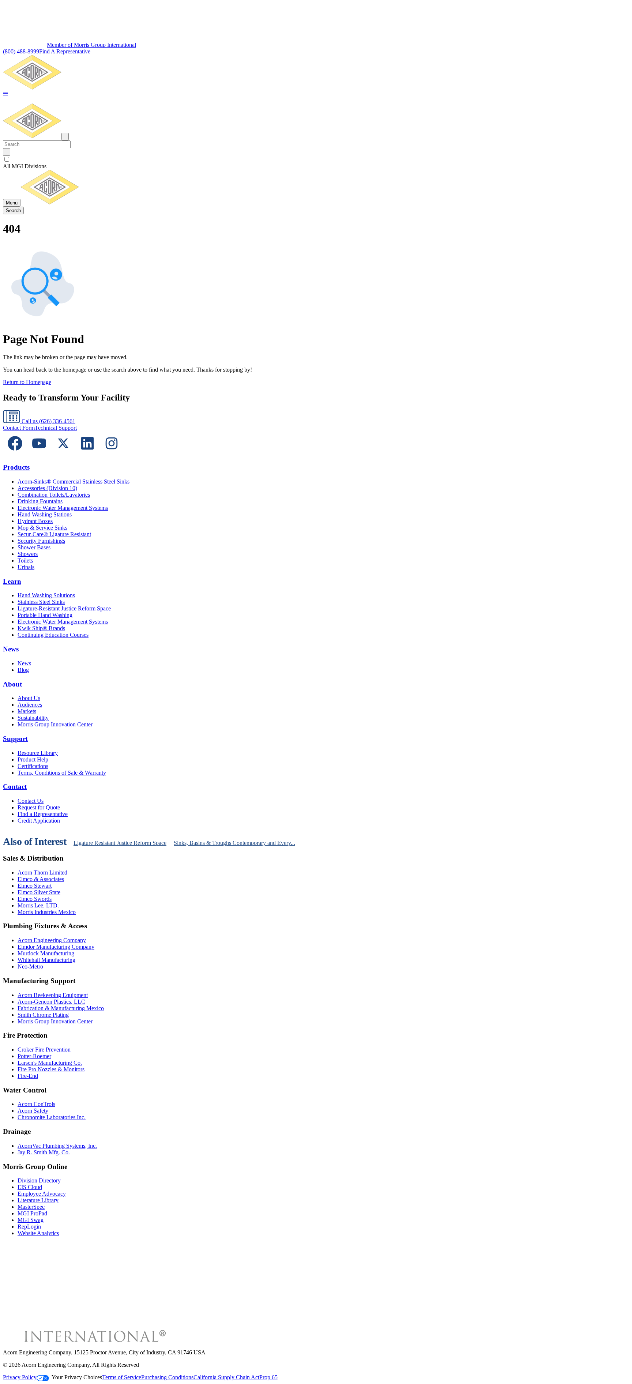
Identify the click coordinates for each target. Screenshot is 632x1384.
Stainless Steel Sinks (41, 602)
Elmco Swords (35, 899)
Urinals (26, 567)
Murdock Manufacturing (46, 953)
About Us (29, 698)
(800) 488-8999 (21, 51)
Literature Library (38, 1200)
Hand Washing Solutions (46, 595)
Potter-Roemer (34, 1056)
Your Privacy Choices (77, 1377)
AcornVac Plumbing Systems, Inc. (57, 1146)
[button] (5, 94)
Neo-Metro (30, 966)
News (11, 649)
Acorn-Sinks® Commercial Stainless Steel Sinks (73, 481)
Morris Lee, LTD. (38, 905)
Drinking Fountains (40, 501)
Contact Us (31, 801)
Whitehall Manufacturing (46, 960)
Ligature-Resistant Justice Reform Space (64, 608)
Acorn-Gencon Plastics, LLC (51, 1001)
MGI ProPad (32, 1213)
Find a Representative (43, 814)
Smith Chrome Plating (43, 1015)
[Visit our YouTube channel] (39, 453)
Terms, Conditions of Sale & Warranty (62, 773)
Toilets (25, 560)
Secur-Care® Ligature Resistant (54, 534)
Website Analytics (38, 1233)
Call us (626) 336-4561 (47, 421)
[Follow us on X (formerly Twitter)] (63, 453)
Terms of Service (121, 1377)
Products (16, 467)
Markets (27, 711)
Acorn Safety (33, 1110)
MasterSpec (31, 1207)
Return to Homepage (27, 382)
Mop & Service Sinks (42, 527)
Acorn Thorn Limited (42, 872)
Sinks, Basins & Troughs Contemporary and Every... (234, 843)
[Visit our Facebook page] (15, 453)
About (12, 684)
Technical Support (56, 428)
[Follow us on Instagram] (111, 453)
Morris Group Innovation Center (55, 724)
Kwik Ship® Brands (41, 628)
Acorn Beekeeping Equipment (53, 995)
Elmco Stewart (35, 886)
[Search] (6, 152)
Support (15, 738)
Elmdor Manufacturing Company (56, 947)
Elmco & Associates (41, 879)
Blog (23, 670)
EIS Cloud (30, 1187)
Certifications (33, 766)
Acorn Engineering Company (52, 940)
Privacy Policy (20, 1377)
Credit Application (39, 820)
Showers (28, 554)
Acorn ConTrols (36, 1104)
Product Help (33, 759)
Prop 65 (268, 1377)
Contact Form (19, 428)
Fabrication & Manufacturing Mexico (61, 1008)
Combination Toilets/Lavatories (54, 495)
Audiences (30, 705)
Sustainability (33, 718)
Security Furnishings (41, 541)
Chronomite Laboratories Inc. (52, 1117)
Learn (12, 581)
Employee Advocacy (42, 1194)
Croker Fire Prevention (44, 1049)
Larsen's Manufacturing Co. (50, 1063)
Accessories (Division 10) (47, 488)
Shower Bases (34, 547)
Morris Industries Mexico (47, 912)
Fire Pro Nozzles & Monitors (51, 1069)
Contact (15, 786)
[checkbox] (316, 159)
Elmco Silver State (39, 892)
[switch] (6, 159)
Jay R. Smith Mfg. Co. (44, 1152)
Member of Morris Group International (91, 45)
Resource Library (38, 753)
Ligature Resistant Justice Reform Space (120, 843)
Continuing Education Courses (53, 635)
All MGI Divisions (24, 166)
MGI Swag (31, 1220)
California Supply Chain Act (226, 1377)
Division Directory (39, 1180)
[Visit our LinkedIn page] (87, 453)
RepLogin (29, 1226)
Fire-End (28, 1076)
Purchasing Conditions (167, 1377)
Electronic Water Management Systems (63, 508)
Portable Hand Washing (45, 615)
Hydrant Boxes (35, 521)
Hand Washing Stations (45, 514)
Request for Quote (39, 807)
